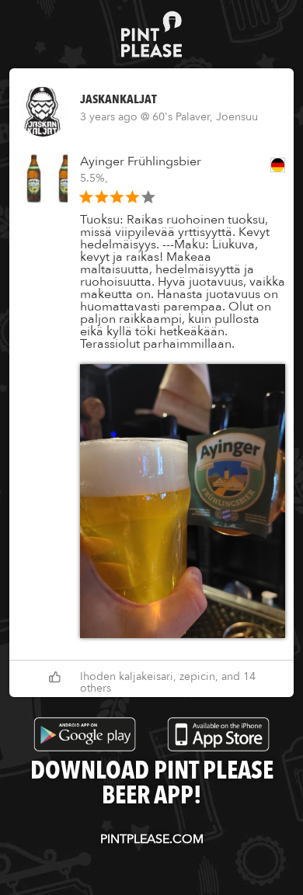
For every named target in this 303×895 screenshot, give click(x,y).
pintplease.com (152, 839)
